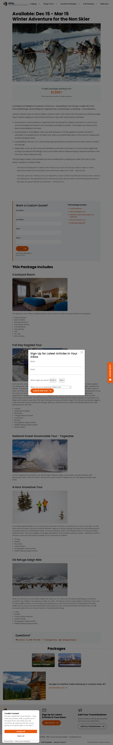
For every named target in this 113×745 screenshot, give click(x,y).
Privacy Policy (8, 741)
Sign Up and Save (40, 391)
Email (32, 369)
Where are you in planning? (41, 387)
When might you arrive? (39, 380)
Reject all (20, 736)
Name (32, 361)
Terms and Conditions (22, 741)
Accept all (21, 731)
